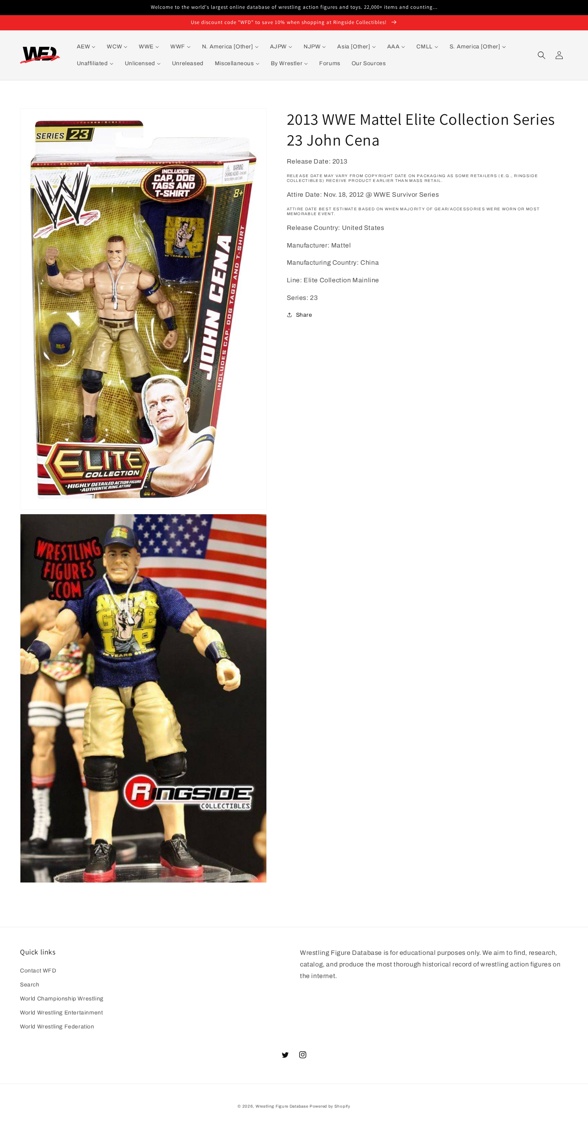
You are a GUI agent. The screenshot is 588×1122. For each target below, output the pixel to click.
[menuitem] (86, 46)
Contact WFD (38, 971)
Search (30, 985)
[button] (541, 55)
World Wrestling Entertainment (61, 1013)
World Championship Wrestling (62, 999)
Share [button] (304, 315)
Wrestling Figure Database (282, 1106)
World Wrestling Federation (57, 1027)
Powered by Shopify (330, 1106)
